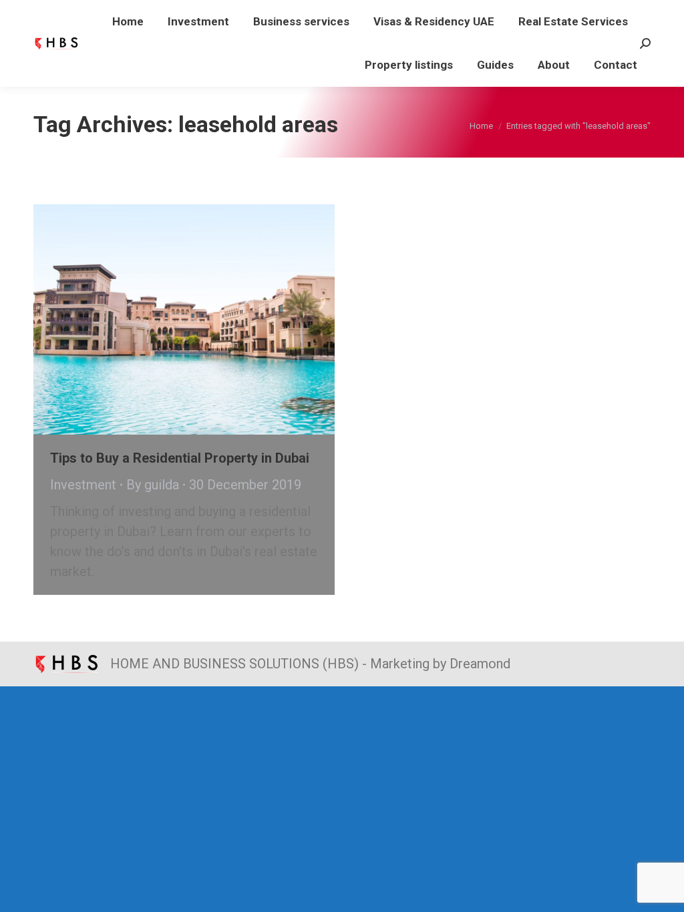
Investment (83, 485)
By (152, 485)
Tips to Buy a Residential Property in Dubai (179, 458)
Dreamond (480, 664)
